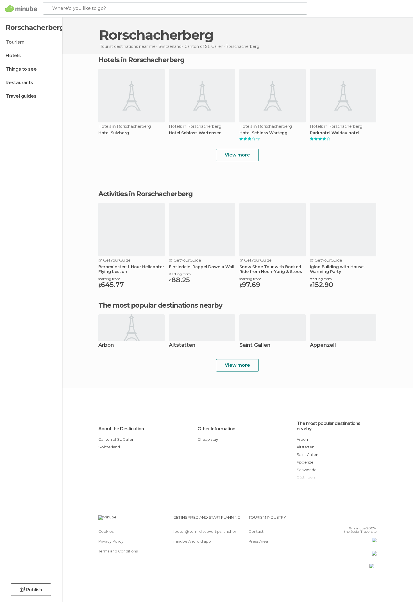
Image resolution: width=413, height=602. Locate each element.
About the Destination (121, 428)
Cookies (106, 531)
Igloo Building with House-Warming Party (337, 269)
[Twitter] (354, 519)
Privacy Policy (110, 541)
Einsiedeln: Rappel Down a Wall (201, 267)
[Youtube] (372, 519)
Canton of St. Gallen (116, 439)
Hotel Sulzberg (113, 133)
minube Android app (192, 541)
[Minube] (21, 9)
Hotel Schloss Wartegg (263, 133)
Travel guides (21, 96)
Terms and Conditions (118, 551)
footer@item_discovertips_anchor (204, 531)
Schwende (307, 469)
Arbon (106, 345)
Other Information (216, 428)
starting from (109, 279)
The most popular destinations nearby (160, 305)
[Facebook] (344, 519)
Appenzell (323, 345)
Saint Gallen (255, 345)
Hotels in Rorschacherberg (141, 60)
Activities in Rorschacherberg (145, 194)
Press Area (258, 541)
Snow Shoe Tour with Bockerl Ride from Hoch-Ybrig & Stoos (270, 269)
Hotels (13, 55)
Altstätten (182, 345)
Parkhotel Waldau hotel (334, 133)
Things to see (21, 69)
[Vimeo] (363, 519)
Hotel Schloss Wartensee (195, 133)
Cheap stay (208, 439)
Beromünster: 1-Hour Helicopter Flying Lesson (131, 269)
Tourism (15, 42)
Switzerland (109, 447)
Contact (256, 531)
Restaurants (19, 82)
